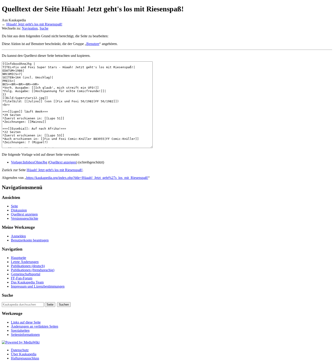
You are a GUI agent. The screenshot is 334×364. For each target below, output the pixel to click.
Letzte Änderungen (25, 262)
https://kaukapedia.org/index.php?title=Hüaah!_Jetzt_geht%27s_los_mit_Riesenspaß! (87, 178)
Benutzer (92, 44)
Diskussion (19, 210)
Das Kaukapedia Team (27, 282)
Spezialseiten (20, 330)
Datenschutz (20, 350)
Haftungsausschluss (25, 358)
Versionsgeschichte (24, 218)
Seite (14, 206)
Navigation (30, 28)
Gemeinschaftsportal (25, 274)
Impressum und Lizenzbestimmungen (38, 286)
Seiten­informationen (25, 334)
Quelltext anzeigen (62, 162)
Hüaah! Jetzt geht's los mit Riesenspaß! (34, 24)
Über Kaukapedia (23, 354)
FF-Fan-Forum (21, 278)
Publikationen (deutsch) (28, 266)
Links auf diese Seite (26, 322)
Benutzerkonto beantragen (30, 240)
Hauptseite (18, 258)
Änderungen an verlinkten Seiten (34, 326)
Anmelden (18, 236)
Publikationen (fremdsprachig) (32, 270)
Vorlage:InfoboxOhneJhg (29, 162)
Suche (44, 28)
